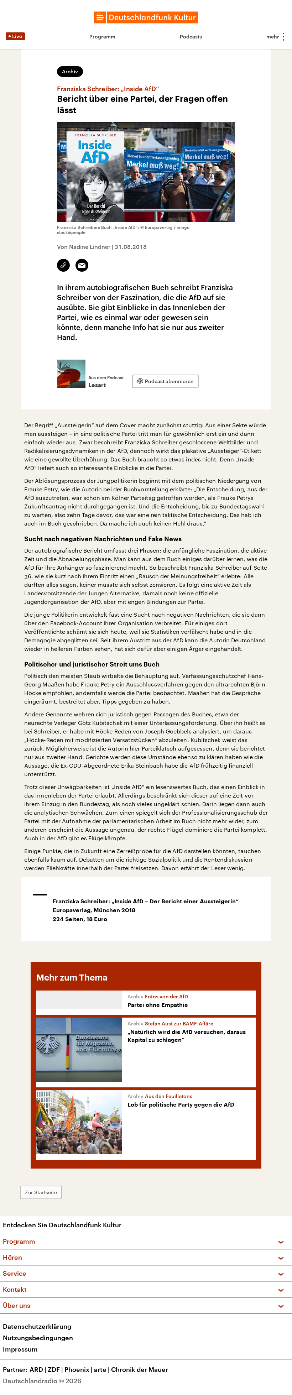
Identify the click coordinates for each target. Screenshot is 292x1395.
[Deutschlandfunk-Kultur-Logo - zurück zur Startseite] (146, 17)
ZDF (55, 1369)
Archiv (70, 71)
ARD (38, 1369)
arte (102, 1369)
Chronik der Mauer (139, 1369)
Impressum (20, 1349)
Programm (102, 36)
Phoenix (78, 1369)
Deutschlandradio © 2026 (42, 1381)
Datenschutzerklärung (37, 1326)
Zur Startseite (41, 1192)
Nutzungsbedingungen (38, 1338)
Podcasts (191, 36)
